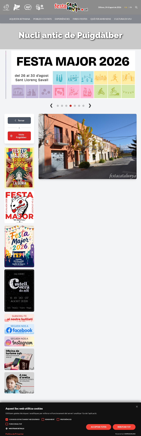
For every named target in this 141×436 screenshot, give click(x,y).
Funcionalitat (15, 424)
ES (131, 7)
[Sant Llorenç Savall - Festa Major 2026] (70, 75)
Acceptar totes (98, 427)
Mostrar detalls (16, 428)
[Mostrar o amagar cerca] (136, 7)
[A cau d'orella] (6, 7)
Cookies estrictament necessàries (24, 419)
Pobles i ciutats (42, 19)
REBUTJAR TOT (124, 427)
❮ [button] (51, 105)
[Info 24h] (40, 7)
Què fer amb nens (100, 19)
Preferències (66, 419)
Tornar (21, 120)
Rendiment (50, 419)
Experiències (62, 19)
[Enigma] (16, 7)
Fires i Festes (80, 19)
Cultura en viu (123, 19)
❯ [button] (89, 105)
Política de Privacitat (14, 434)
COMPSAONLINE (129, 434)
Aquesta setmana (19, 19)
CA (125, 7)
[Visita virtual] (27, 7)
